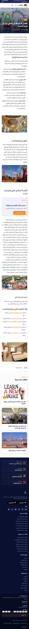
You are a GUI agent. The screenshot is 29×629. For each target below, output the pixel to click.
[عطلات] (22, 5)
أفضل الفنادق (24, 583)
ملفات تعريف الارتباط (7, 623)
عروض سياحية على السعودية (21, 546)
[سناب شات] (8, 509)
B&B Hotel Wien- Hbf (16, 313)
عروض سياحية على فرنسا (22, 548)
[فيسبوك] (26, 509)
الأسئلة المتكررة (24, 560)
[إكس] (22, 509)
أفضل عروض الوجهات (22, 516)
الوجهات (25, 581)
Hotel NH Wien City (17, 318)
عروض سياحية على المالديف (21, 521)
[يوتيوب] (15, 509)
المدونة (25, 590)
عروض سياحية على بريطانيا (21, 544)
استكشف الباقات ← (19, 213)
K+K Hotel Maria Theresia (15, 321)
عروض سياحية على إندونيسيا (21, 523)
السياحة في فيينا (19, 367)
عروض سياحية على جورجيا (22, 525)
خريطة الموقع (24, 626)
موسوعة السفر (24, 585)
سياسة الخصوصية (23, 562)
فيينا (25, 19)
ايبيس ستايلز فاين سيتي (16, 332)
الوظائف (25, 569)
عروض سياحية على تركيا (22, 537)
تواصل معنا (25, 567)
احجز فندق (25, 578)
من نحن (25, 558)
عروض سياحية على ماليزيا (22, 518)
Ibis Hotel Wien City (16, 327)
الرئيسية (26, 16)
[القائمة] (12, 5)
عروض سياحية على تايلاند (22, 530)
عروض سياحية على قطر (22, 551)
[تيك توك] (12, 509)
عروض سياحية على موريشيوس (21, 539)
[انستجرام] (19, 509)
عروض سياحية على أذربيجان (21, 528)
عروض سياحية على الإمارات (21, 541)
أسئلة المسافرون (24, 588)
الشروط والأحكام (24, 564)
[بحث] (15, 5)
